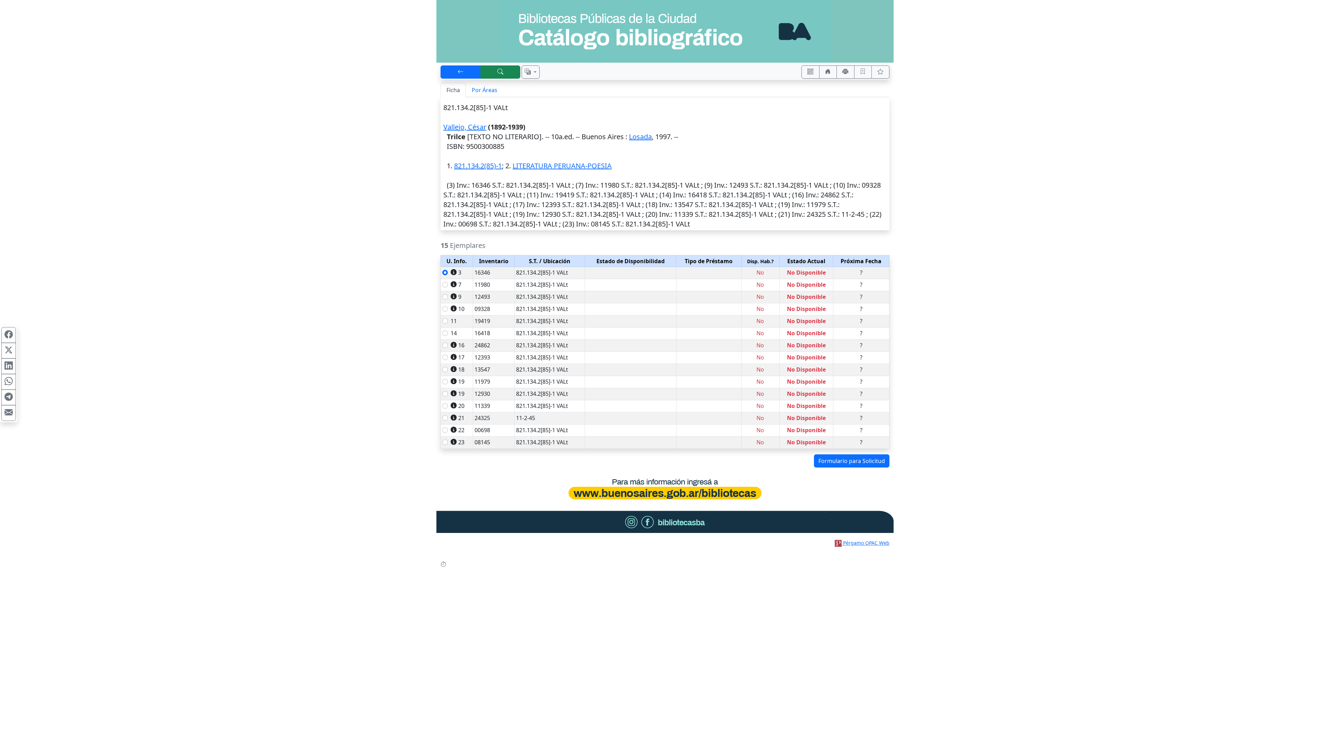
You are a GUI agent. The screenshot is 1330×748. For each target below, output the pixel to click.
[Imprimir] (845, 72)
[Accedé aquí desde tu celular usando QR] (810, 72)
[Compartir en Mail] (8, 413)
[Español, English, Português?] (531, 72)
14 (454, 333)
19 (461, 381)
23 (461, 442)
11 (454, 321)
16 (461, 345)
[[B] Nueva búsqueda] (500, 72)
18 (461, 369)
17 (461, 357)
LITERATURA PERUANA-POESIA (562, 165)
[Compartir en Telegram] (8, 398)
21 (461, 418)
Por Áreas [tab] (484, 90)
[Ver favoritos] (880, 72)
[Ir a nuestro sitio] (828, 72)
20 (461, 406)
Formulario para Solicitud (851, 461)
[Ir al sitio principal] (665, 31)
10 (461, 309)
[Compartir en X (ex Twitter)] (8, 351)
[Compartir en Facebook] (8, 335)
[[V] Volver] (461, 72)
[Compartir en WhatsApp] (8, 382)
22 (461, 430)
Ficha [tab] (453, 90)
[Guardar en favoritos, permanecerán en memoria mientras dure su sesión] (863, 72)
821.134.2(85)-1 (478, 165)
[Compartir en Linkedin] (8, 366)
